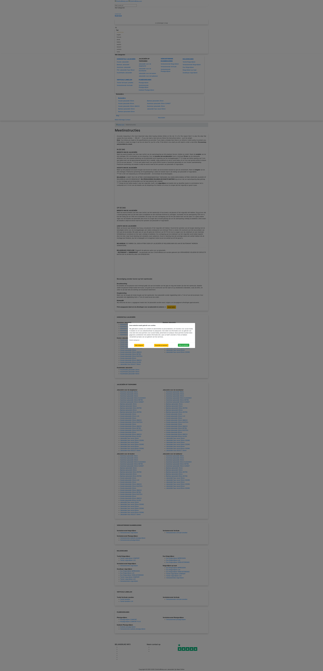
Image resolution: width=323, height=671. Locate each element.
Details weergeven (134, 340)
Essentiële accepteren (161, 345)
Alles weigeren (139, 345)
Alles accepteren (183, 345)
